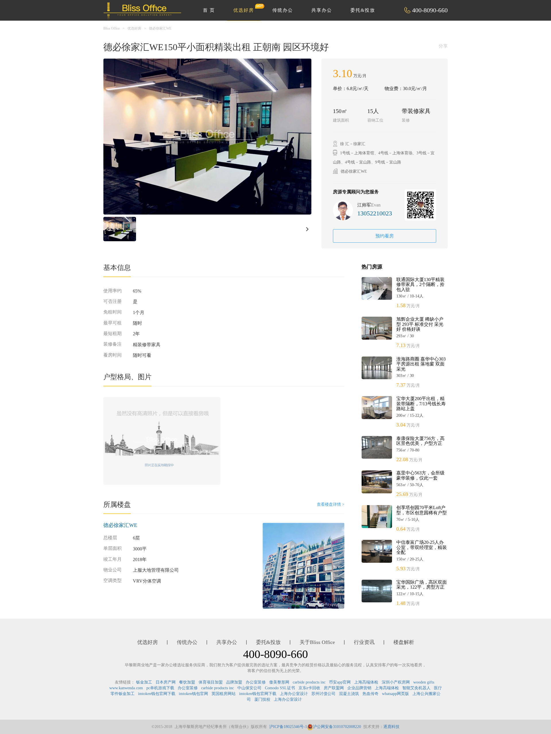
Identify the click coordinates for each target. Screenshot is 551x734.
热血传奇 (370, 694)
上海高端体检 (366, 682)
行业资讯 (364, 642)
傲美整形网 (279, 682)
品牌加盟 (234, 682)
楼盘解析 (403, 642)
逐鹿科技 (391, 727)
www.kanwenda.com (126, 688)
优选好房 (243, 10)
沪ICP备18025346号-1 (288, 727)
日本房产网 (166, 682)
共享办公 (321, 10)
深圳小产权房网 (396, 682)
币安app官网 (340, 682)
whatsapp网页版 (395, 694)
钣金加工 (144, 682)
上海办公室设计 (294, 694)
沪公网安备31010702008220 (337, 727)
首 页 (209, 10)
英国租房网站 (224, 694)
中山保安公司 (249, 688)
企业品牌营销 (359, 688)
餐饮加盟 (187, 682)
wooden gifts (423, 682)
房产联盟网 (334, 688)
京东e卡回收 (309, 688)
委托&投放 (362, 10)
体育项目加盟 (211, 682)
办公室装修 (256, 682)
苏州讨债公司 (323, 694)
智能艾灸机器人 (416, 688)
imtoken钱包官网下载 (156, 694)
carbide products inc (309, 682)
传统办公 (282, 10)
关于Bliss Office (317, 642)
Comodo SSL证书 (280, 688)
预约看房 (384, 235)
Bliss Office (111, 28)
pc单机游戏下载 (160, 688)
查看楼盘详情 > (330, 504)
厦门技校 (262, 699)
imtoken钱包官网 (193, 694)
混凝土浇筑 (349, 694)
